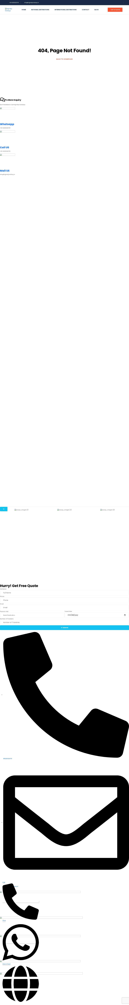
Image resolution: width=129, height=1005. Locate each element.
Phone (2, 596)
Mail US (4, 170)
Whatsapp (7, 124)
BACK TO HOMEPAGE (64, 59)
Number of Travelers (6, 619)
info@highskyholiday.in (31, 2)
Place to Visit (4, 611)
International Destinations (66, 10)
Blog (97, 10)
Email (2, 604)
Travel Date (68, 611)
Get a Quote (115, 10)
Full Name (3, 589)
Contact (85, 10)
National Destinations (40, 10)
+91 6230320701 (14, 2)
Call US (4, 147)
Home (24, 10)
